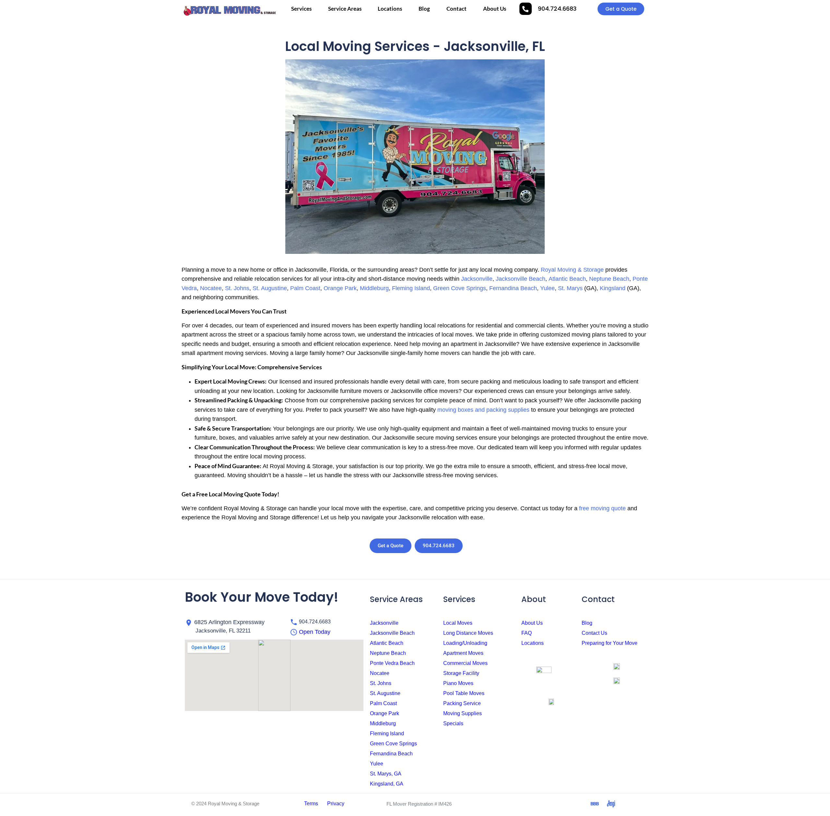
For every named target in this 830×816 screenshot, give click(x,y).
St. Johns (237, 288)
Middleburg (374, 288)
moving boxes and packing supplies (483, 410)
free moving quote (602, 508)
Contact (456, 8)
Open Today (314, 632)
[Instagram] (530, 804)
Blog (424, 8)
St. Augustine (270, 288)
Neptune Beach (609, 279)
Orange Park (340, 288)
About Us (494, 8)
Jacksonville (476, 279)
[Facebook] (514, 804)
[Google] (579, 804)
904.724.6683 (557, 9)
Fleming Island (411, 288)
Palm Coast (305, 288)
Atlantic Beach (567, 279)
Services (301, 8)
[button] (304, 632)
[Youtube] (546, 804)
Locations (390, 8)
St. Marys (570, 288)
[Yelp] (627, 804)
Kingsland (612, 288)
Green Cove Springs (459, 288)
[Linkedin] (562, 804)
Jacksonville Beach (520, 279)
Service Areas (345, 8)
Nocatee (211, 288)
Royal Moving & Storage (572, 269)
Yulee (547, 288)
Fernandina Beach (513, 288)
